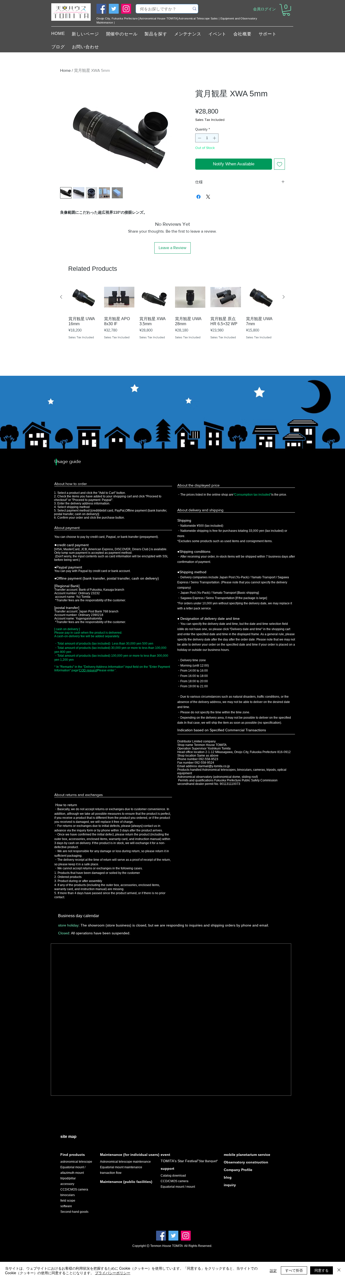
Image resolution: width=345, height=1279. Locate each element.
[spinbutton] (207, 138)
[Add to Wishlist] (279, 164)
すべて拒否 (294, 1270)
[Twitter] (114, 9)
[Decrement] (199, 138)
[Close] (339, 1270)
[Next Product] (284, 297)
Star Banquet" (208, 1161)
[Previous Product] (61, 297)
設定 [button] (273, 1270)
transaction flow (110, 1173)
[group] (172, 320)
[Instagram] (126, 9)
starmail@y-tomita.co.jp (214, 766)
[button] (286, 10)
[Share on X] (208, 197)
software (66, 1206)
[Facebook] (101, 9)
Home (65, 70)
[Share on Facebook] (198, 197)
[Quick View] (83, 297)
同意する (321, 1270)
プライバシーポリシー (112, 1272)
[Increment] (215, 138)
